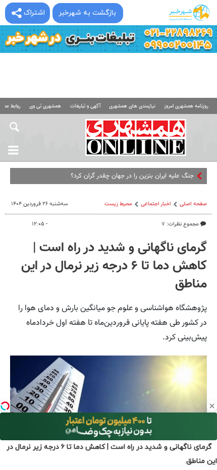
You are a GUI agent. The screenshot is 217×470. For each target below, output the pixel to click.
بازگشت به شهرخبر (87, 13)
